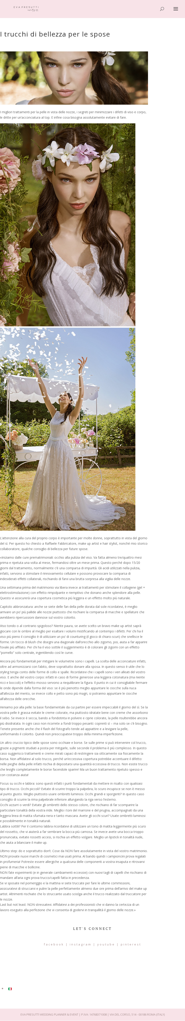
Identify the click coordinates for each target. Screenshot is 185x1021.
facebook (54, 944)
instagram (81, 944)
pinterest (131, 944)
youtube (106, 944)
